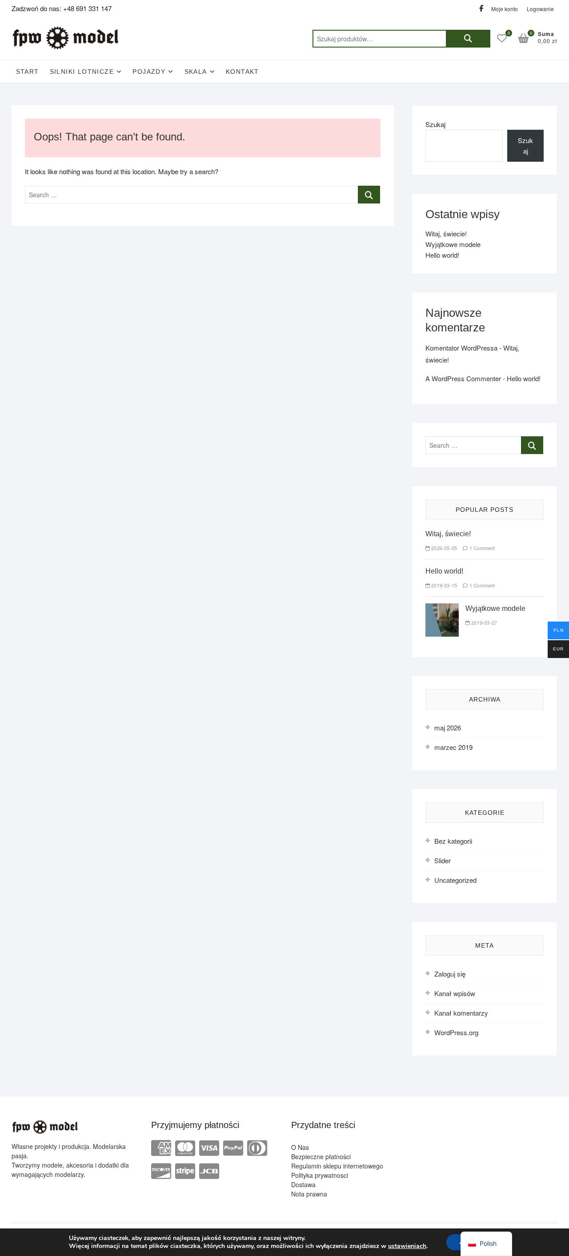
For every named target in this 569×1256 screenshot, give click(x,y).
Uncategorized (455, 880)
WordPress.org (456, 1032)
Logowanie (540, 8)
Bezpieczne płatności (321, 1156)
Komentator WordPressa (461, 347)
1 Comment (481, 547)
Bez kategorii (453, 840)
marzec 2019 (453, 747)
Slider (442, 860)
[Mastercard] (185, 1147)
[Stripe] (185, 1170)
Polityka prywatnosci (319, 1175)
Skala (195, 71)
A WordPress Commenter (463, 378)
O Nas (300, 1147)
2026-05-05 (443, 547)
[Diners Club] (257, 1147)
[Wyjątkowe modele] (442, 608)
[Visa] (209, 1147)
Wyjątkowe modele (453, 244)
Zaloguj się (449, 973)
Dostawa (303, 1184)
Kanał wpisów (454, 993)
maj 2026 (447, 727)
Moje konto (504, 8)
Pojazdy (148, 71)
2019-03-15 (443, 585)
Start (27, 71)
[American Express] (161, 1147)
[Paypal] (233, 1147)
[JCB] (209, 1170)
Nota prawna (309, 1193)
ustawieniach (407, 1246)
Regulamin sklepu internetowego (337, 1165)
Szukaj (468, 39)
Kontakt (242, 71)
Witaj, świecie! (446, 233)
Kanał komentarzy (461, 1012)
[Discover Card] (161, 1170)
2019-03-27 (483, 622)
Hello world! (442, 254)
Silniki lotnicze (82, 71)
